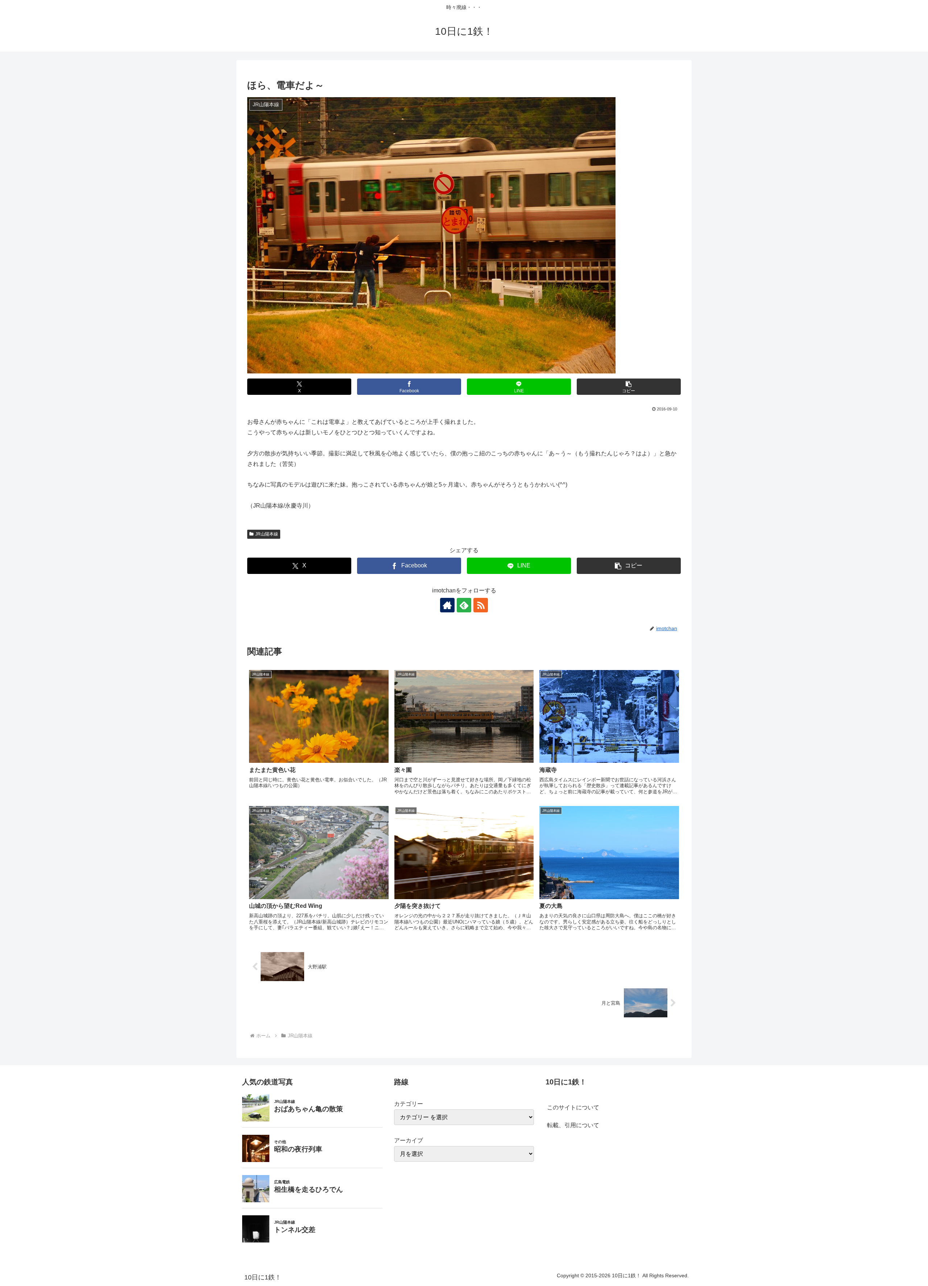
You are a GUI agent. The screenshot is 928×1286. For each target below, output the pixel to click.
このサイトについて (573, 1107)
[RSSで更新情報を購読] (480, 605)
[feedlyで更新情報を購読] (464, 605)
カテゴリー (408, 1104)
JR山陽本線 (266, 534)
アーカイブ (408, 1140)
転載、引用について (573, 1125)
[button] (629, 387)
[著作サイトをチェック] (447, 605)
